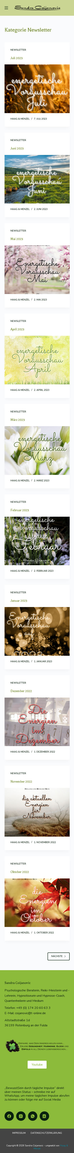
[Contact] (44, 1116)
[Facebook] (9, 1116)
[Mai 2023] (37, 269)
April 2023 (17, 329)
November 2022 (21, 781)
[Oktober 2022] (37, 902)
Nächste (57, 956)
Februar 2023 (19, 510)
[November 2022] (37, 812)
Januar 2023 (18, 601)
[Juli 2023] (37, 88)
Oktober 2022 (19, 872)
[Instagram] (21, 1116)
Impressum (19, 1133)
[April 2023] (37, 360)
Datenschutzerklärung (46, 1133)
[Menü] (6, 8)
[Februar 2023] (37, 541)
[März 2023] (37, 450)
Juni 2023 (17, 148)
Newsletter (18, 49)
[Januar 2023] (37, 631)
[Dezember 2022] (37, 722)
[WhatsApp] (32, 1116)
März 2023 (17, 420)
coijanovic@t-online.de (30, 1013)
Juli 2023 (16, 58)
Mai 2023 (16, 239)
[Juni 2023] (37, 179)
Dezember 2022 (21, 691)
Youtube (37, 1065)
